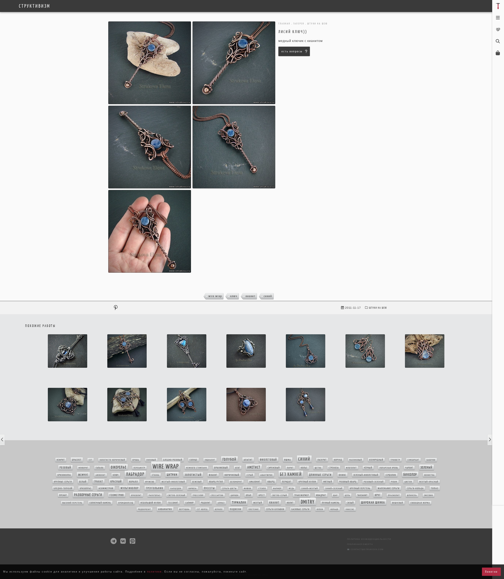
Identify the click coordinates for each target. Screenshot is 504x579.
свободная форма (420, 503)
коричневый (232, 475)
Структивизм (34, 6)
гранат (98, 481)
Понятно (491, 571)
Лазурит (322, 460)
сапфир (189, 502)
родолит (205, 502)
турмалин (239, 502)
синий (268, 296)
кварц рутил (216, 481)
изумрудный (376, 460)
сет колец (202, 509)
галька (100, 467)
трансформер (301, 495)
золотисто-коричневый (112, 460)
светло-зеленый (176, 495)
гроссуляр (198, 495)
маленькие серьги (389, 488)
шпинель (412, 495)
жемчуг (83, 475)
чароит (409, 467)
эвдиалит (210, 460)
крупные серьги (63, 481)
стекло (262, 488)
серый (250, 475)
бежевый (197, 482)
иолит (290, 502)
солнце (193, 460)
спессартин (217, 495)
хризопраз (85, 488)
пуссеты (209, 488)
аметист (253, 467)
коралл (133, 481)
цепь (347, 495)
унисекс (350, 509)
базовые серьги (300, 509)
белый (83, 481)
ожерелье (118, 467)
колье (304, 467)
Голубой (229, 459)
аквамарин (165, 509)
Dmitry (308, 501)
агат (237, 467)
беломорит (236, 482)
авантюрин (266, 475)
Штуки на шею (378, 307)
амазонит (254, 481)
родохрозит (144, 509)
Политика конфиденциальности (369, 539)
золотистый (193, 475)
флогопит (351, 468)
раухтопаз (154, 495)
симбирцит (413, 460)
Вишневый (397, 503)
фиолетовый (268, 459)
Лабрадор (135, 474)
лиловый (151, 460)
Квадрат (321, 495)
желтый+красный (428, 482)
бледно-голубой (63, 488)
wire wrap (215, 296)
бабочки (431, 460)
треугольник (154, 488)
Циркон (235, 495)
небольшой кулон (151, 502)
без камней (291, 474)
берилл (219, 509)
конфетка (429, 475)
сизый (350, 502)
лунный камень (331, 502)
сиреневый (274, 467)
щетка (318, 468)
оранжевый (221, 467)
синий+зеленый (334, 488)
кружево (149, 482)
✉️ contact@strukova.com (365, 549)
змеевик (428, 495)
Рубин (394, 482)
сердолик (391, 475)
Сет (90, 460)
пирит (290, 468)
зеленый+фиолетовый (365, 475)
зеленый (427, 467)
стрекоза (334, 467)
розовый (65, 467)
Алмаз (221, 503)
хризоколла (64, 475)
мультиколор (130, 488)
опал (248, 495)
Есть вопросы (292, 51)
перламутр (139, 468)
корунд (338, 460)
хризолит (136, 495)
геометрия (117, 495)
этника (155, 475)
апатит (248, 459)
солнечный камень (100, 502)
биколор (410, 474)
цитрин (172, 474)
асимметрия (106, 488)
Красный (116, 481)
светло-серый (279, 495)
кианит (250, 296)
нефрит (61, 460)
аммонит (101, 475)
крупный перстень (360, 488)
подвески (235, 509)
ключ (233, 296)
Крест (262, 495)
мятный (327, 481)
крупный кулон (307, 481)
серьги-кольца (415, 488)
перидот (286, 481)
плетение (254, 509)
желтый (257, 502)
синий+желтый (309, 488)
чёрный (368, 467)
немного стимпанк (196, 468)
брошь (135, 460)
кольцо (334, 509)
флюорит (83, 468)
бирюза (193, 488)
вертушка (184, 509)
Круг (378, 495)
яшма (287, 459)
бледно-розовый (172, 460)
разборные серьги (88, 495)
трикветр (395, 460)
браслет (77, 459)
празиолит (394, 495)
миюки (247, 488)
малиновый (355, 460)
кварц (271, 481)
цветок (408, 482)
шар (335, 495)
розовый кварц (348, 481)
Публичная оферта (360, 544)
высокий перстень (72, 503)
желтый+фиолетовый (173, 482)
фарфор (277, 488)
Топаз (434, 488)
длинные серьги (320, 475)
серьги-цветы (229, 488)
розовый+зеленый (374, 482)
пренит (63, 495)
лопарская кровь (389, 468)
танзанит (362, 495)
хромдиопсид (125, 503)
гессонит (173, 502)
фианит (213, 475)
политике (154, 571)
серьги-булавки (275, 509)
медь (291, 488)
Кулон (320, 509)
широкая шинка (373, 502)
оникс (342, 475)
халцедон (175, 488)
